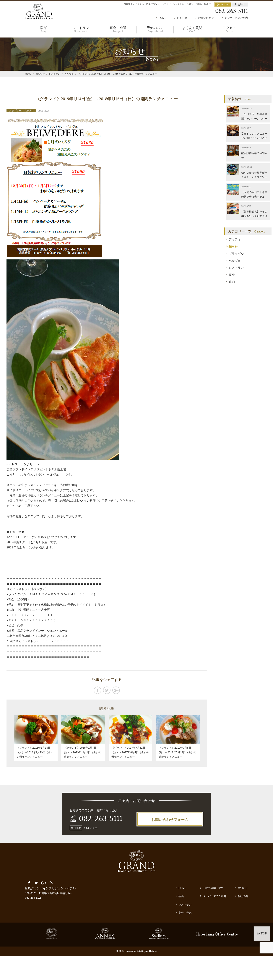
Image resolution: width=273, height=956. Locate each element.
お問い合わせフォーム (169, 819)
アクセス (229, 29)
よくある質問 (192, 29)
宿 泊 (44, 29)
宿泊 (232, 281)
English (239, 4)
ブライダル (236, 253)
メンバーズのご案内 (236, 17)
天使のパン (155, 29)
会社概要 (243, 896)
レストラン (80, 29)
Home (28, 73)
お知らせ (182, 17)
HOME (162, 17)
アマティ (235, 239)
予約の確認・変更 (213, 887)
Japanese (223, 4)
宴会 (232, 274)
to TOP (262, 933)
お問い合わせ (206, 17)
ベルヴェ (69, 73)
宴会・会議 (118, 29)
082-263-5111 (100, 819)
